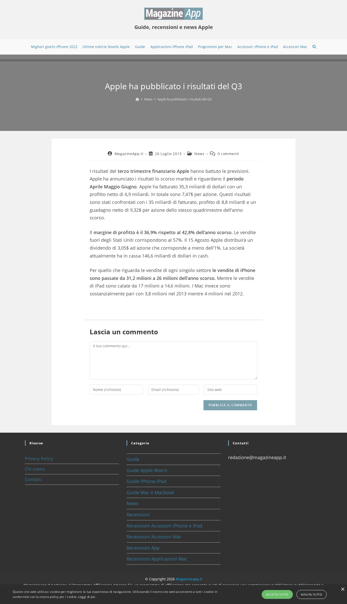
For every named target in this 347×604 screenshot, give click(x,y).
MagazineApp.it (129, 153)
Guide (133, 459)
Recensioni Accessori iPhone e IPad (164, 526)
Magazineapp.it (189, 579)
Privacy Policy (39, 458)
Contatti (33, 479)
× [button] (342, 589)
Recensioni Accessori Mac (154, 537)
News (199, 153)
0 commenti (228, 153)
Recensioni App (143, 548)
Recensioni (138, 514)
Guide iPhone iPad (146, 481)
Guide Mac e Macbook (150, 492)
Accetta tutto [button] (277, 594)
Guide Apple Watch (147, 470)
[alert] (173, 594)
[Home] (137, 99)
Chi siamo (35, 469)
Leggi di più (86, 597)
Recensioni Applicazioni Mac (157, 559)
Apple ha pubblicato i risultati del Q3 (184, 99)
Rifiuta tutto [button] (311, 594)
